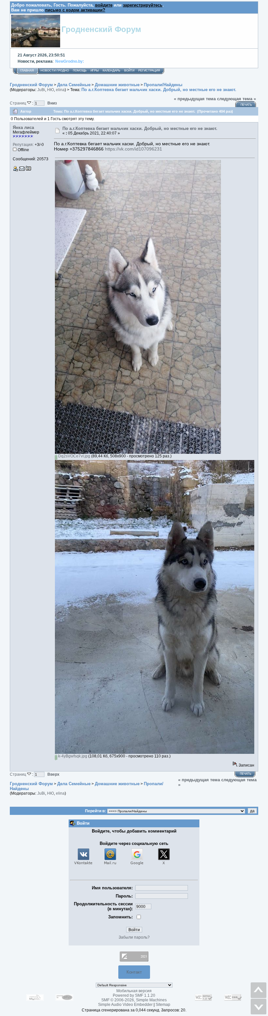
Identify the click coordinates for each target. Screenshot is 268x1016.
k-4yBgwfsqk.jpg (72, 756)
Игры (95, 70)
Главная (27, 70)
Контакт (134, 972)
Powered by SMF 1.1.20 (134, 995)
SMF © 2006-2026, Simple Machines (134, 1000)
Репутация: (23, 144)
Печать (246, 104)
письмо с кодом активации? (75, 10)
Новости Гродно (55, 70)
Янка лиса (23, 127)
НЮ (50, 89)
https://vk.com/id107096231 (133, 148)
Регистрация (149, 70)
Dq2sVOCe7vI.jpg (73, 456)
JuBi (41, 89)
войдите (103, 5)
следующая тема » (236, 98)
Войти (129, 70)
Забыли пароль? (134, 937)
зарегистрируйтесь (142, 5)
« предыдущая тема (195, 98)
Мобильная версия (134, 991)
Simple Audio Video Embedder (125, 1004)
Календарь (111, 70)
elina (60, 89)
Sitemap (163, 1004)
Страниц (18, 103)
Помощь (80, 70)
